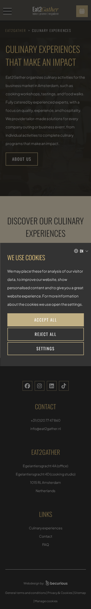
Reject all (46, 334)
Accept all (45, 320)
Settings (45, 348)
